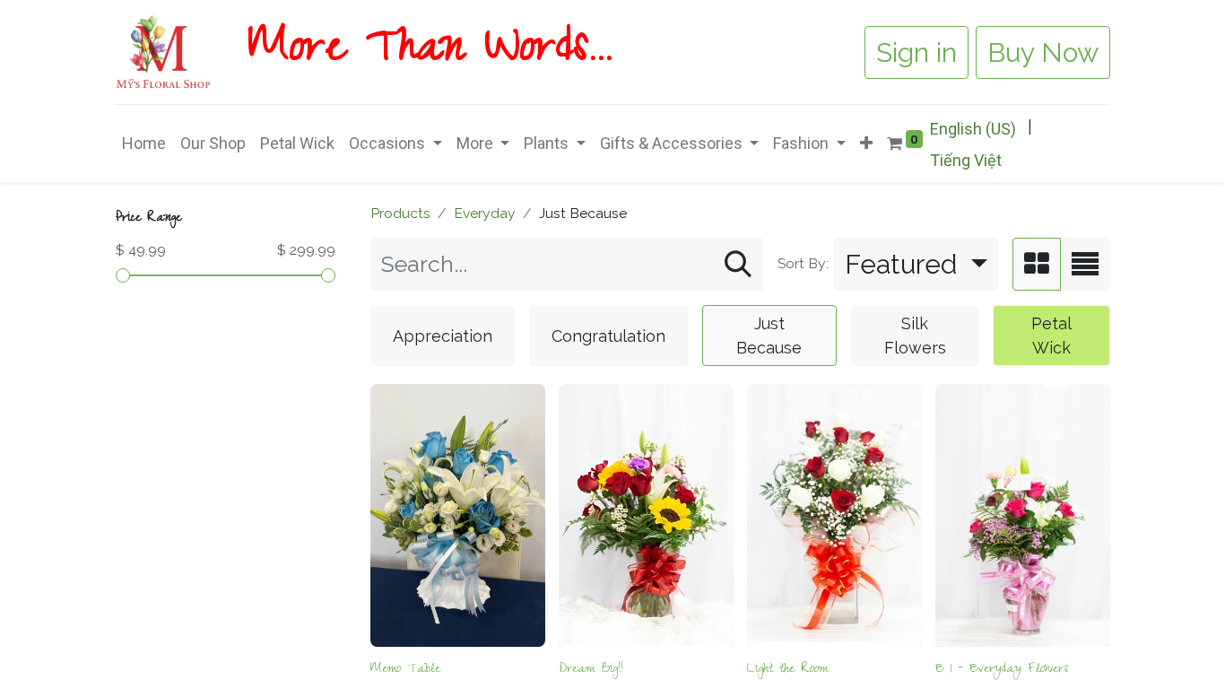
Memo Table (405, 670)
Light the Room (787, 670)
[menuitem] (144, 143)
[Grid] (1036, 264)
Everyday (485, 213)
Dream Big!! (591, 670)
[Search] (738, 264)
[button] (866, 143)
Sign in (916, 52)
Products (400, 213)
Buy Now (1043, 52)
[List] (1085, 264)
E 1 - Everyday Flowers (1001, 670)
